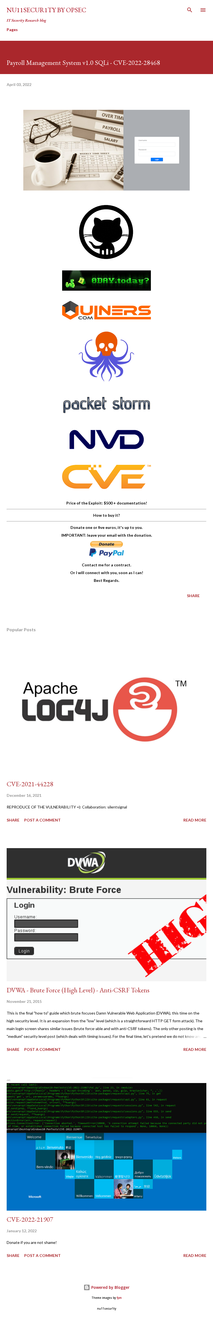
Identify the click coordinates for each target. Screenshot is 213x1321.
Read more (194, 820)
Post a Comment (42, 820)
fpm (119, 1298)
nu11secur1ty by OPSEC (46, 10)
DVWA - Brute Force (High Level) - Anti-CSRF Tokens (78, 990)
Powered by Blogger (110, 1287)
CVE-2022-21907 (30, 1219)
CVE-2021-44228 (30, 784)
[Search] (189, 10)
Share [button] (193, 595)
